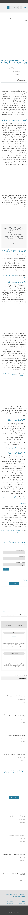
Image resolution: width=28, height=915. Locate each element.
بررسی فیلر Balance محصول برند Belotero (15, 816)
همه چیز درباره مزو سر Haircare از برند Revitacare (14, 874)
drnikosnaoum (23, 532)
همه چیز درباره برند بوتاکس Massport (16, 735)
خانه (26, 18)
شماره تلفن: (22, 556)
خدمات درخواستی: (20, 562)
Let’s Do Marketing (16, 912)
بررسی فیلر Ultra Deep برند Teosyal (16, 835)
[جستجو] (8, 7)
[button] (21, 7)
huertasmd (7, 530)
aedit (2, 530)
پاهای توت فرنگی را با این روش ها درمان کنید (14, 754)
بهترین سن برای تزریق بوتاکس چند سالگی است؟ (14, 715)
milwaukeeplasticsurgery (17, 530)
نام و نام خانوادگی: (20, 550)
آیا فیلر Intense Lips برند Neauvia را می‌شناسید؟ (14, 854)
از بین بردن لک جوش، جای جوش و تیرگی (15, 695)
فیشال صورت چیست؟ (12, 448)
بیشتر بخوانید (14, 243)
